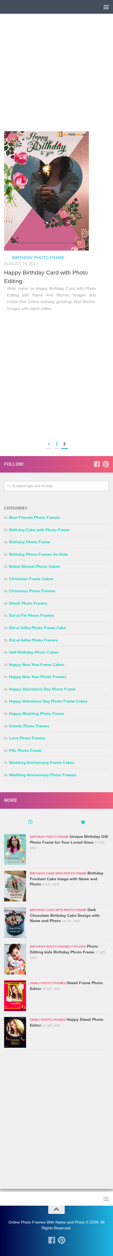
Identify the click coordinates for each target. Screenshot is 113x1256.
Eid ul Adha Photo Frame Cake (37, 628)
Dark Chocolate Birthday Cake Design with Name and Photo (65, 915)
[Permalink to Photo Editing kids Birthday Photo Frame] (15, 959)
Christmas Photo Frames (32, 591)
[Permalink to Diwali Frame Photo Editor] (15, 995)
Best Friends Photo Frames (34, 517)
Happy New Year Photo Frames (37, 676)
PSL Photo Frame (25, 750)
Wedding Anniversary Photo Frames (42, 775)
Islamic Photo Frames (29, 726)
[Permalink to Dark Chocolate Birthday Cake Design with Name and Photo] (15, 922)
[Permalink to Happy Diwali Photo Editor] (15, 1032)
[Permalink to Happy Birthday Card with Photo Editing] (46, 191)
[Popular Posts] (82, 823)
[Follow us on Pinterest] (105, 464)
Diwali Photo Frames (28, 603)
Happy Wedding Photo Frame (36, 713)
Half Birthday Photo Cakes (33, 652)
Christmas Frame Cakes (31, 579)
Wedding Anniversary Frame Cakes (41, 762)
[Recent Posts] (30, 823)
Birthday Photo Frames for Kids (38, 554)
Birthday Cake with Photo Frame (39, 530)
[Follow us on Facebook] (97, 464)
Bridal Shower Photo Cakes (34, 566)
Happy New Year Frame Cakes (36, 664)
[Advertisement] (56, 74)
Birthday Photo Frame (38, 257)
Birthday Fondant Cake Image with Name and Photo (66, 878)
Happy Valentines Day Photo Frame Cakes (48, 701)
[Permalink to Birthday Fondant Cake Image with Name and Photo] (15, 886)
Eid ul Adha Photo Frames (33, 640)
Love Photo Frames (27, 738)
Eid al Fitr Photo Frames (31, 615)
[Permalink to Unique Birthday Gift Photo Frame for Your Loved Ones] (15, 849)
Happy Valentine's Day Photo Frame (42, 689)
